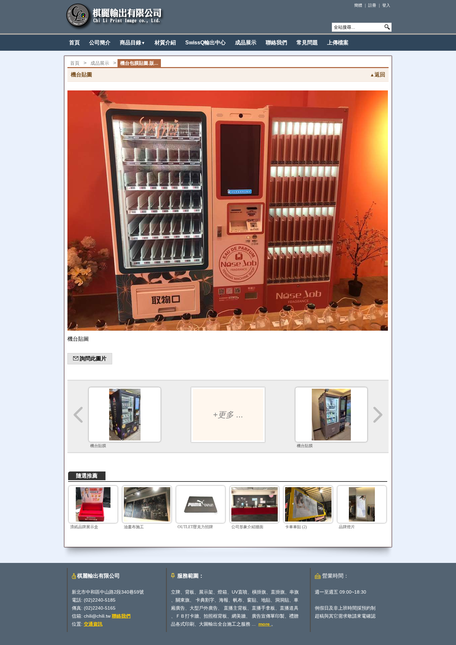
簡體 (358, 5)
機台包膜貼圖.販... (139, 63)
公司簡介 (99, 42)
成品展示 (245, 42)
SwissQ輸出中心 (205, 42)
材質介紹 (165, 42)
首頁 (74, 42)
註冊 (372, 5)
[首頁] (115, 17)
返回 (377, 74)
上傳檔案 (338, 42)
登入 (386, 5)
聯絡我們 (276, 42)
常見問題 (307, 42)
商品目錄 (132, 42)
